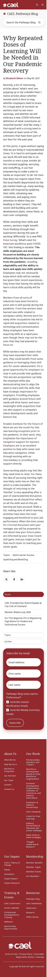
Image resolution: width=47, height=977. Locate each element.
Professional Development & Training (11, 915)
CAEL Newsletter (34, 903)
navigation (9, 441)
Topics (8, 635)
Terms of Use (11, 954)
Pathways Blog (33, 899)
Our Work (33, 754)
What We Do (10, 759)
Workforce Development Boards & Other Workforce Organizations (33, 774)
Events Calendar (11, 907)
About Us (10, 754)
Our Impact (12, 856)
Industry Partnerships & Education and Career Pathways (34, 827)
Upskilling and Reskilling (15, 559)
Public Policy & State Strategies (33, 836)
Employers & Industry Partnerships (32, 805)
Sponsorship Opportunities (10, 927)
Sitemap (40, 957)
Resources (33, 893)
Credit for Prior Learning (33, 817)
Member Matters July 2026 (18, 612)
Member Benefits (34, 862)
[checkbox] (23, 708)
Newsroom (31, 908)
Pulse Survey (10, 240)
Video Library (32, 917)
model (26, 427)
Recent (8, 594)
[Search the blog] (39, 22)
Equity (7, 869)
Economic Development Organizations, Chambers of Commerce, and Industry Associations (33, 790)
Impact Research (12, 883)
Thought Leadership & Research (32, 844)
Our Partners (10, 775)
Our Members (32, 876)
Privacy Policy (25, 954)
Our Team (8, 780)
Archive (8, 641)
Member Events (33, 871)
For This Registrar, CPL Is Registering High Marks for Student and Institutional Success (23, 621)
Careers (7, 784)
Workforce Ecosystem (9, 769)
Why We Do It (10, 764)
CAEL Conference (12, 903)
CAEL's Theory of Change (12, 863)
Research (30, 912)
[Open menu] (42, 4)
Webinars (8, 921)
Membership (34, 856)
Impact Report (11, 878)
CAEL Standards (33, 811)
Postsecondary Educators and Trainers (33, 762)
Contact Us (9, 789)
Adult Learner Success (23, 555)
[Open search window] (37, 4)
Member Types (33, 867)
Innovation (9, 874)
